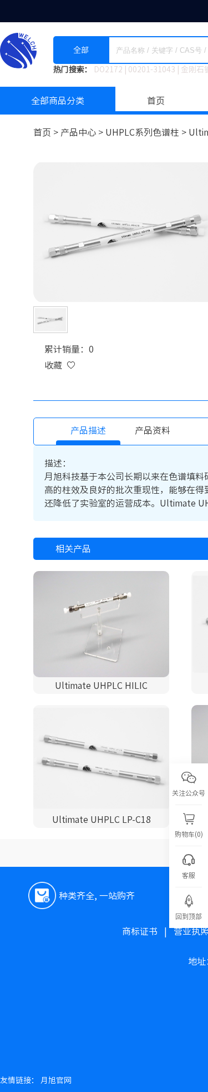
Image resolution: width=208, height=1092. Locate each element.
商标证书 (148, 931)
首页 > (46, 132)
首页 (156, 100)
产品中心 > (82, 132)
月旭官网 (56, 1080)
